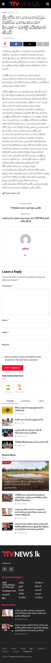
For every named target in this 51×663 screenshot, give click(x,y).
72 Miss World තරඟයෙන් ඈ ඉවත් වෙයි (31, 442)
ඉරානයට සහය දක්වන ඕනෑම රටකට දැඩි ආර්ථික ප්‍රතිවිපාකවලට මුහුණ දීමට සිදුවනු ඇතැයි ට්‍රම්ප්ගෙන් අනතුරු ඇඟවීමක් (31, 526)
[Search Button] (47, 4)
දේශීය (16, 12)
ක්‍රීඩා (4, 598)
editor (25, 248)
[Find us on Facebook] (4, 569)
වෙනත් (38, 590)
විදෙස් (21, 590)
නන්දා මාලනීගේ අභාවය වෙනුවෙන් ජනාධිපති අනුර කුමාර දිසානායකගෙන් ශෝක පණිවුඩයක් (30, 512)
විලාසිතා (22, 597)
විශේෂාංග (39, 583)
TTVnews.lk (12, 657)
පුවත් (10, 12)
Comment (7, 286)
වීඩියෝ (38, 586)
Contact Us (27, 651)
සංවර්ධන (39, 597)
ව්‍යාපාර (38, 594)
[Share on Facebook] (16, 44)
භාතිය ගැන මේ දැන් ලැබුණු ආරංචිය (29, 419)
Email (5, 332)
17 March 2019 (7, 38)
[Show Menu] (3, 4)
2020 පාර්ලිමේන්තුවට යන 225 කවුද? (8, 585)
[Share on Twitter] (29, 44)
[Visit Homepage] (25, 4)
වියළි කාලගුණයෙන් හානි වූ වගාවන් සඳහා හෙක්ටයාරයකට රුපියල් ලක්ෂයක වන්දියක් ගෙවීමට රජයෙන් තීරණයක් (24, 481)
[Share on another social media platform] (43, 44)
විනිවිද (21, 594)
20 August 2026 (21, 518)
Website (5, 345)
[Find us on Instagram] (11, 569)
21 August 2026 (10, 488)
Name (5, 320)
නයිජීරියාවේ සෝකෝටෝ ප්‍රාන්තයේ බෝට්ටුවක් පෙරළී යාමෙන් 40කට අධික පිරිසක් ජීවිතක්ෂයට (31, 497)
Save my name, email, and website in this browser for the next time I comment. (23, 358)
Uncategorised (9, 591)
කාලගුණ (6, 594)
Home (4, 12)
